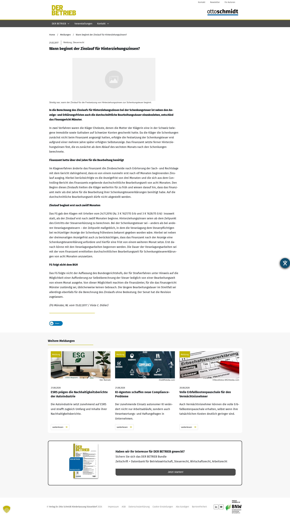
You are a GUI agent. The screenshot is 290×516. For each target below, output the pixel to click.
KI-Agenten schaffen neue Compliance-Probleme (145, 390)
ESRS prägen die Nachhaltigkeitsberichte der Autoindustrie (81, 390)
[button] (6, 509)
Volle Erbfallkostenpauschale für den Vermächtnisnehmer (209, 390)
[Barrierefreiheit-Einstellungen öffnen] (285, 263)
